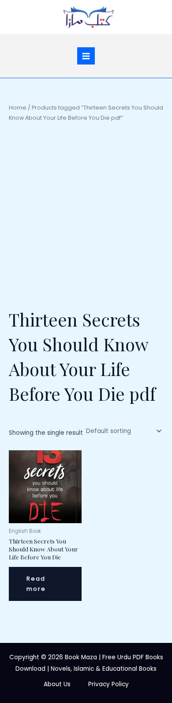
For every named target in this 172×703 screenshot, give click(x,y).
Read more (36, 584)
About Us (57, 684)
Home (17, 107)
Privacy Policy (108, 684)
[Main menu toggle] (85, 56)
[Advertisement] (86, 215)
